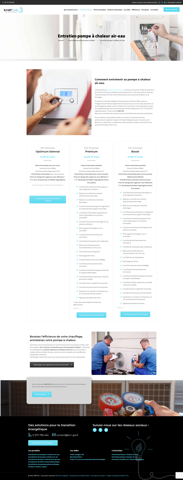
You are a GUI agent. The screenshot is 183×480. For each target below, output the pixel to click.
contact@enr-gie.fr (67, 435)
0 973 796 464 (40, 435)
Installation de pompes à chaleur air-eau (43, 454)
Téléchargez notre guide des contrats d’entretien (51, 365)
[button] (4, 475)
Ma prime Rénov (76, 457)
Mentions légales (62, 475)
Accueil (60, 40)
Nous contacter (171, 9)
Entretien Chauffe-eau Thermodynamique (128, 459)
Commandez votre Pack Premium (92, 315)
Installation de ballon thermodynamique (44, 462)
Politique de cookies (98, 475)
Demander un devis (174, 2)
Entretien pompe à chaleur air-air (124, 457)
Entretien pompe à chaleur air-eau (125, 454)
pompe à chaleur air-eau (115, 90)
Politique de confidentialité (79, 475)
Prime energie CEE (77, 454)
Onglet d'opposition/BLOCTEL (117, 475)
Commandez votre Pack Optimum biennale (48, 199)
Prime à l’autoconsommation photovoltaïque (87, 459)
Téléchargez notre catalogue (42, 443)
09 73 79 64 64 (9, 2)
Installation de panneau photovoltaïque (43, 464)
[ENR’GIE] (13, 9)
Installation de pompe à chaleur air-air (43, 457)
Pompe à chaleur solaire (37, 467)
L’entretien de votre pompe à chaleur (81, 40)
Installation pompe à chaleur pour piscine (44, 459)
